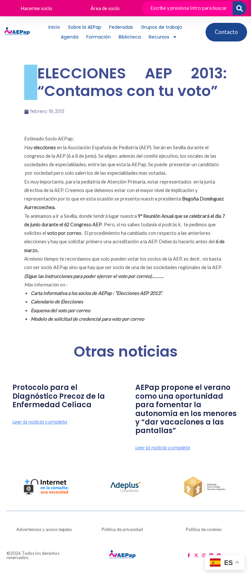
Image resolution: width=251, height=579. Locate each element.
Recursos (159, 37)
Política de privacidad (122, 529)
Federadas (121, 27)
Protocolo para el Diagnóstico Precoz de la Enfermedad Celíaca (58, 396)
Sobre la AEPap (84, 27)
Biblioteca (130, 37)
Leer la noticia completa (39, 422)
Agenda (69, 37)
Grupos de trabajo (161, 27)
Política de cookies (204, 529)
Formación (98, 37)
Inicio (54, 27)
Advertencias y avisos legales (44, 529)
